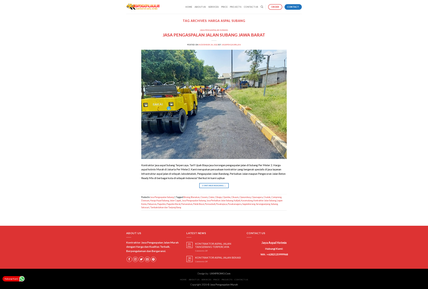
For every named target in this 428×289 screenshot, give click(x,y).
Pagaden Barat (173, 204)
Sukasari (145, 207)
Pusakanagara (234, 204)
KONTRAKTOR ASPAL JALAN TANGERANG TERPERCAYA (213, 245)
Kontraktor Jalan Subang (264, 200)
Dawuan (145, 200)
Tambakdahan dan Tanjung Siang (165, 207)
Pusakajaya (221, 204)
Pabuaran (151, 204)
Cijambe (226, 197)
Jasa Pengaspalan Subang (214, 30)
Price (224, 7)
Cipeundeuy (245, 197)
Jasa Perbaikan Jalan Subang (219, 200)
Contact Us (251, 7)
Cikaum (235, 197)
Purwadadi (210, 204)
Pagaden (161, 204)
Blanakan (195, 197)
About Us (200, 7)
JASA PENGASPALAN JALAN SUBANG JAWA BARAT (214, 34)
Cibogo (218, 197)
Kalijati (237, 200)
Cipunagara (257, 197)
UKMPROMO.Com (220, 273)
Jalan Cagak (175, 200)
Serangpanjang (263, 204)
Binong (186, 197)
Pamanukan (186, 204)
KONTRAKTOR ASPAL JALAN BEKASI (218, 257)
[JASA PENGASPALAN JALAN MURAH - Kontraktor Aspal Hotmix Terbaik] (143, 7)
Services (213, 7)
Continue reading (214, 185)
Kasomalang (247, 200)
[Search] (262, 7)
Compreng (276, 197)
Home (188, 7)
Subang (274, 204)
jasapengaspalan (231, 45)
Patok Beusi (198, 204)
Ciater (211, 197)
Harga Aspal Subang (159, 200)
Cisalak (267, 197)
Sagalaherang (248, 204)
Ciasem (204, 197)
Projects (235, 7)
